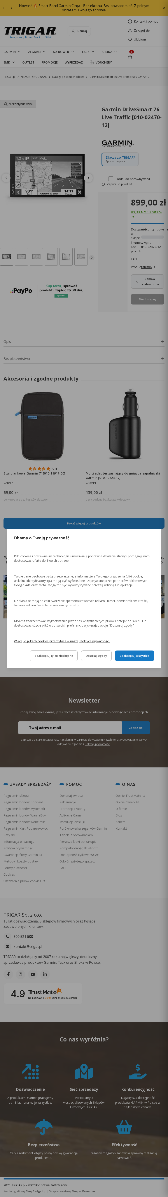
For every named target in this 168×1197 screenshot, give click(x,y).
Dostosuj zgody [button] (96, 656)
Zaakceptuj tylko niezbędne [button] (54, 656)
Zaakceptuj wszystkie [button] (134, 656)
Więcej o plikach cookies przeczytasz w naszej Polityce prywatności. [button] (62, 641)
